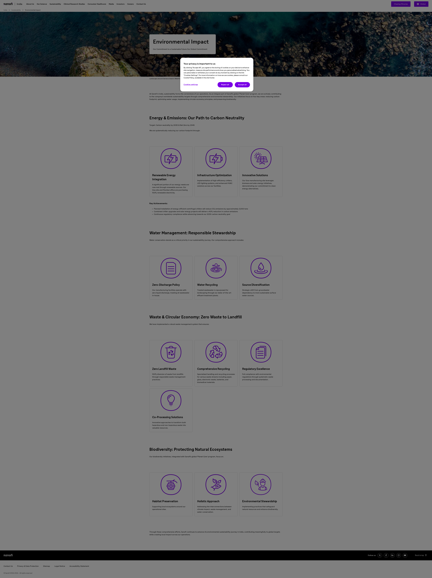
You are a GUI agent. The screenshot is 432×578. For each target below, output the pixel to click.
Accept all (242, 85)
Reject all (225, 85)
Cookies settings (191, 84)
